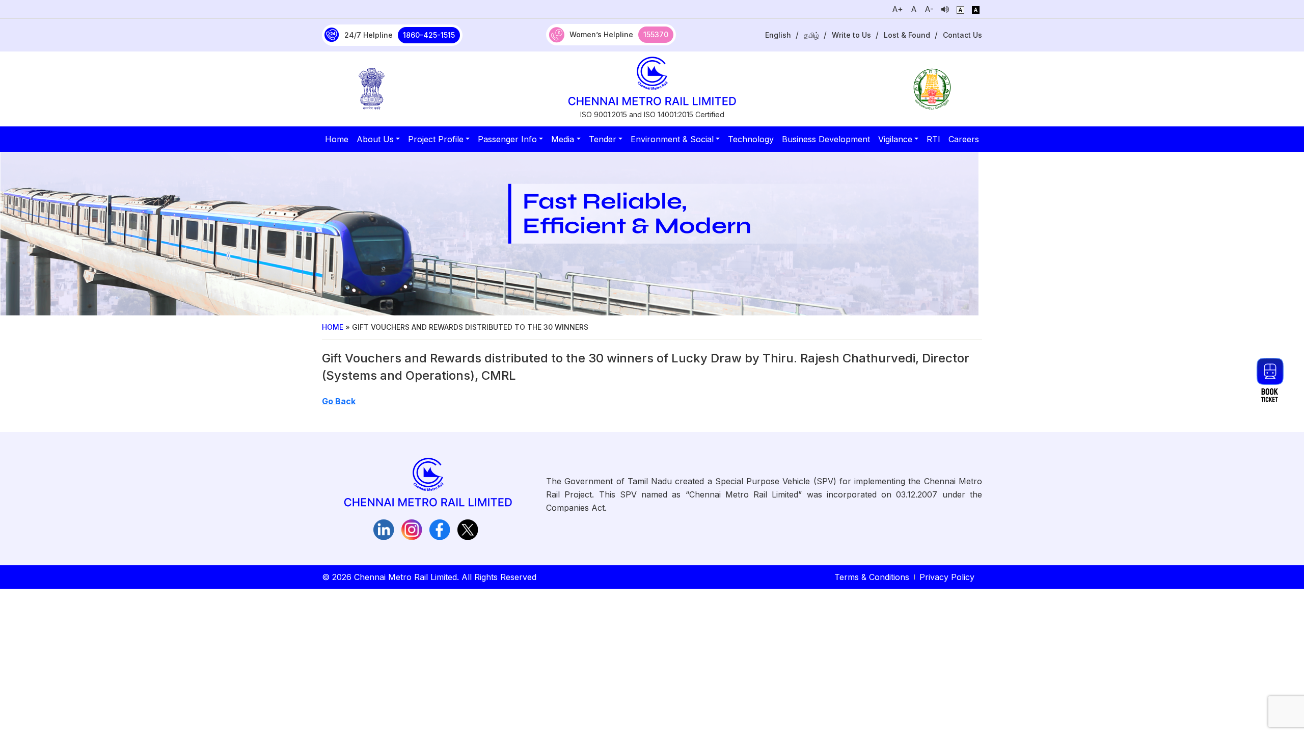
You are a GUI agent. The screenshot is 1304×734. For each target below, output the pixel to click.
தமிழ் (811, 35)
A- (929, 9)
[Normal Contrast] (960, 9)
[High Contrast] (975, 9)
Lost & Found (907, 35)
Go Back (339, 401)
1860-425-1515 (429, 35)
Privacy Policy (946, 577)
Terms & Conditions (871, 577)
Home (332, 327)
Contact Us (962, 35)
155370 (655, 34)
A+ (897, 9)
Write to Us (851, 35)
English (778, 35)
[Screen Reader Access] (945, 9)
